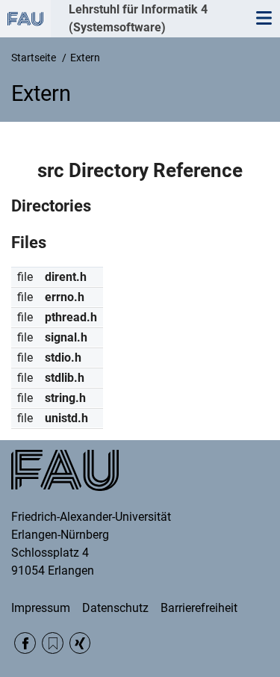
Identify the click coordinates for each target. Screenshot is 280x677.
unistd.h (66, 418)
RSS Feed (52, 643)
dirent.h (66, 277)
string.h (65, 398)
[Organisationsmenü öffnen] (25, 18)
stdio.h (63, 357)
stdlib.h (64, 378)
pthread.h (71, 317)
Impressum (40, 608)
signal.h (66, 337)
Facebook (25, 643)
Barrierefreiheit (199, 608)
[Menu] (263, 18)
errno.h (64, 297)
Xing (80, 643)
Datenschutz (115, 608)
